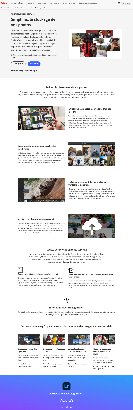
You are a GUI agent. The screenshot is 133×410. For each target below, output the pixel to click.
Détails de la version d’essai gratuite (88, 3)
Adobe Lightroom (24, 8)
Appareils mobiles (54, 3)
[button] (119, 3)
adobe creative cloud (12, 8)
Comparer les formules (69, 3)
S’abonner (34, 64)
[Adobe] (4, 3)
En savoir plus (66, 407)
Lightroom (31, 3)
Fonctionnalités (42, 3)
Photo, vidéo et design (16, 3)
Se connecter (126, 3)
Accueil (3, 8)
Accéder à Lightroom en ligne (24, 70)
